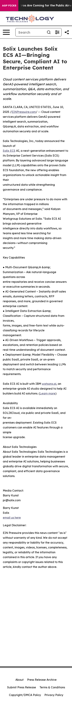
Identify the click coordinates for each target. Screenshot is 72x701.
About (19, 679)
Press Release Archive (42, 679)
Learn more (47, 393)
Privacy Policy (53, 695)
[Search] (49, 32)
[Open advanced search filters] (57, 32)
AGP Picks (9, 5)
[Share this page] (66, 32)
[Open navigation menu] (6, 32)
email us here (12, 517)
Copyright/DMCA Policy (25, 695)
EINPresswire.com (24, 112)
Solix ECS (9, 150)
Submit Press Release (21, 687)
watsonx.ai (49, 383)
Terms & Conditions (52, 687)
